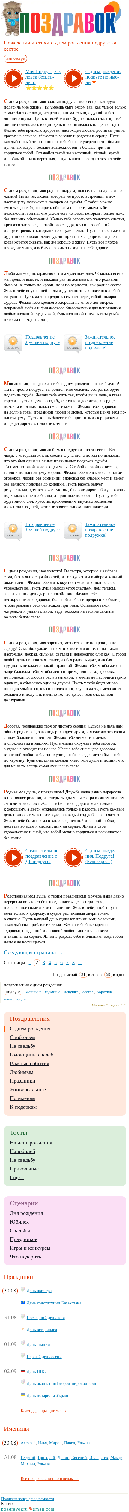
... (80, 962)
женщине (33, 992)
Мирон (55, 1442)
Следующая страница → (33, 952)
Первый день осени (44, 1356)
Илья (42, 1442)
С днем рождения (30, 1029)
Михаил (28, 1463)
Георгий (28, 1457)
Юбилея (19, 1222)
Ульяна (83, 1442)
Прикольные (24, 1169)
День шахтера (39, 1290)
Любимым (21, 1072)
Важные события (29, 1063)
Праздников (24, 1239)
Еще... (17, 1177)
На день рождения (31, 1143)
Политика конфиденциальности (27, 1498)
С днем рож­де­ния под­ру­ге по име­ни (104, 77)
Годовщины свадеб (31, 1055)
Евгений (79, 1457)
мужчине (52, 992)
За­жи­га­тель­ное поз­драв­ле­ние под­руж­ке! (100, 342)
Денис (63, 1457)
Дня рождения (26, 1213)
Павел (69, 1442)
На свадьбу (22, 1046)
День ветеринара (42, 1329)
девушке (71, 992)
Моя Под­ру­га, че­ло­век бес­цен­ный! (43, 77)
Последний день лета (46, 1317)
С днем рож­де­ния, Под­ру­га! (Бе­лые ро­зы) (101, 856)
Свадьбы (20, 1230)
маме (8, 999)
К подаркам (23, 1107)
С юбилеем (22, 1037)
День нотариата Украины (49, 1395)
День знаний (38, 1344)
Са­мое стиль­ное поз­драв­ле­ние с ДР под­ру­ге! (42, 856)
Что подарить (25, 1257)
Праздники (22, 1081)
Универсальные (28, 1089)
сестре (88, 992)
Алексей (28, 1442)
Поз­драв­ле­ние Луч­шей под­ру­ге (43, 339)
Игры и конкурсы (30, 1248)
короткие (105, 992)
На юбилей (22, 1151)
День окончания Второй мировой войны (63, 1383)
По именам (22, 1098)
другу (21, 999)
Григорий (46, 1457)
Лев (104, 1457)
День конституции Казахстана (54, 1303)
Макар (116, 1457)
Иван (94, 1457)
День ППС (36, 1371)
